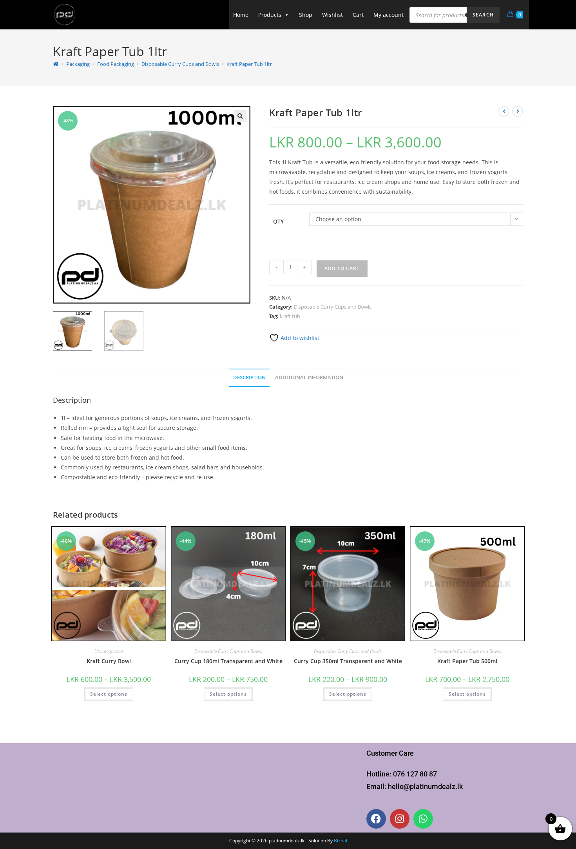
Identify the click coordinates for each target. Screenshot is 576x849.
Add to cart (342, 268)
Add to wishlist (299, 338)
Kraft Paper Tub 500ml (467, 661)
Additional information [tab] (309, 377)
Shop (305, 14)
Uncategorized (108, 651)
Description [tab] (249, 377)
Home (240, 14)
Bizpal (340, 840)
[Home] (56, 63)
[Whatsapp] (423, 819)
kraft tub (290, 316)
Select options (108, 694)
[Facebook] (376, 819)
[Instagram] (399, 819)
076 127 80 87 (415, 774)
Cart (358, 14)
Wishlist (332, 14)
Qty (278, 221)
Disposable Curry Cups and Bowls (332, 306)
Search (483, 14)
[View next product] (517, 111)
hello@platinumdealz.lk (425, 786)
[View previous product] (503, 111)
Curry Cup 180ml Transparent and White (228, 661)
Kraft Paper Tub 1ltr (249, 63)
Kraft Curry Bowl (109, 661)
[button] (240, 116)
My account (388, 14)
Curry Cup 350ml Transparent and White (348, 661)
